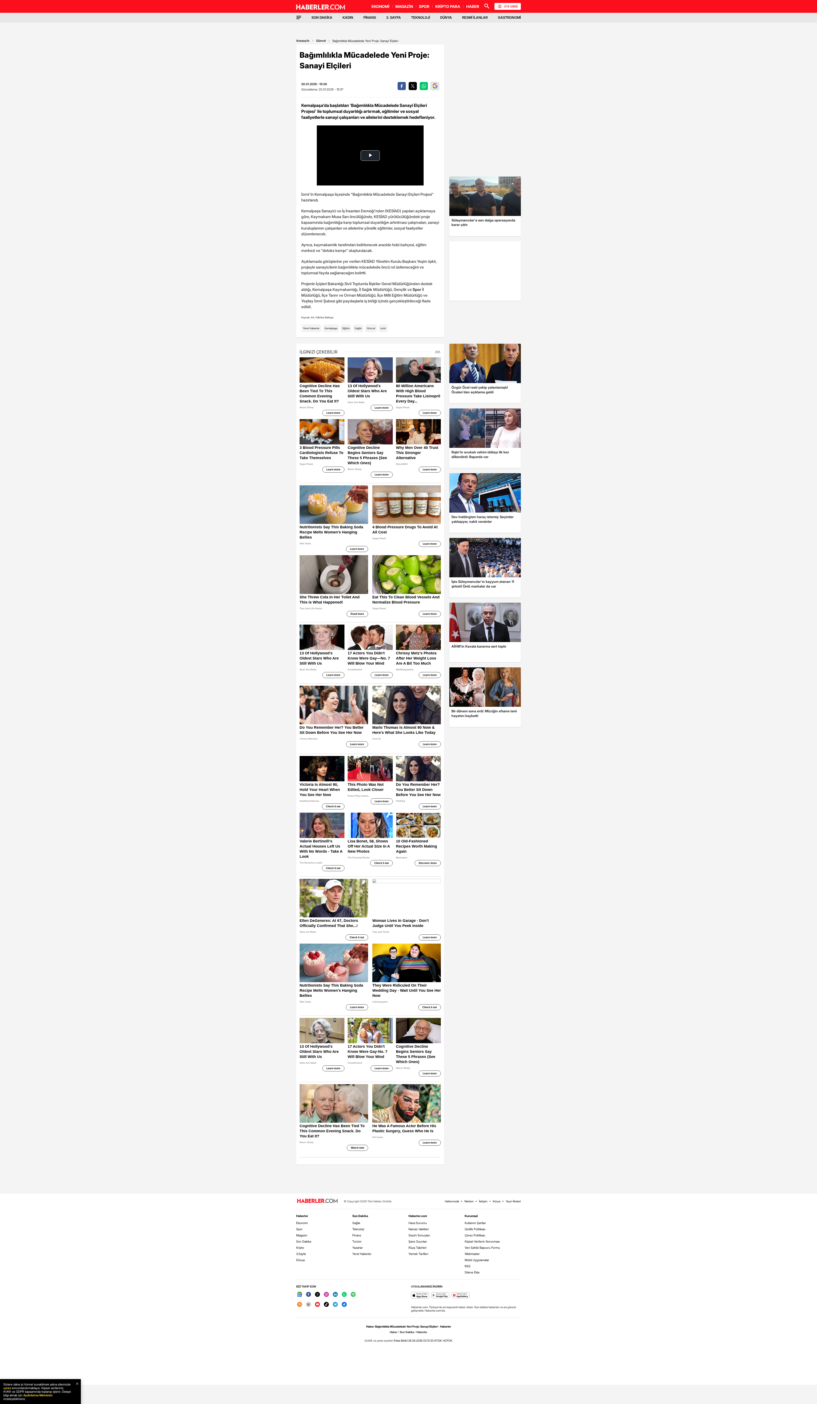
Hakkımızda (452, 1201)
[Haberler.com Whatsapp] (344, 1294)
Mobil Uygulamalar (477, 1260)
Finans (356, 1235)
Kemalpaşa (331, 328)
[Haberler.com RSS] (299, 1304)
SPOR (424, 6)
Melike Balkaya (324, 317)
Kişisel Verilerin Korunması (482, 1241)
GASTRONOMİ (509, 17)
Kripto (300, 1247)
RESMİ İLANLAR (475, 17)
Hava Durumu (417, 1223)
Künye (496, 1201)
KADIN (348, 17)
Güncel (321, 40)
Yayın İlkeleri (513, 1201)
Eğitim (346, 328)
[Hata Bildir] (401, 1340)
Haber (393, 1332)
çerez (7, 1388)
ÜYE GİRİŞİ (511, 6)
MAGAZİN (404, 6)
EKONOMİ (380, 6)
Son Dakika (303, 1241)
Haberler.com (417, 1216)
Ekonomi (302, 1223)
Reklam (469, 1201)
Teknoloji (358, 1229)
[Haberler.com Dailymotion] (344, 1304)
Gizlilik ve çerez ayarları (378, 1340)
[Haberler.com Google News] (299, 1294)
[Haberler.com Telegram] (335, 1304)
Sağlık (358, 328)
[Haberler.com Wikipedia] (308, 1304)
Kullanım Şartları (475, 1223)
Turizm (356, 1241)
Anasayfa (302, 40)
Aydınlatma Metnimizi (37, 1395)
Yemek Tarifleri (418, 1254)
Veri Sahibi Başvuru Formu (482, 1247)
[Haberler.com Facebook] (308, 1294)
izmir (383, 328)
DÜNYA (446, 17)
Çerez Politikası (475, 1235)
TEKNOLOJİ (420, 17)
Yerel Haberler (311, 328)
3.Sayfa (301, 1254)
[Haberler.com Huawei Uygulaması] (460, 1295)
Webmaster (472, 1254)
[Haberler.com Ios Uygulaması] (420, 1295)
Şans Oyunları (417, 1241)
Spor (299, 1229)
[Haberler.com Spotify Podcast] (353, 1294)
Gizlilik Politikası (475, 1229)
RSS (467, 1266)
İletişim (483, 1201)
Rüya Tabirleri (417, 1247)
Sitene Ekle (472, 1272)
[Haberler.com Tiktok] (326, 1304)
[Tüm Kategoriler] (298, 17)
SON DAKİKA (321, 17)
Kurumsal (471, 1216)
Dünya (300, 1260)
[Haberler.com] (317, 1201)
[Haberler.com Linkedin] (335, 1294)
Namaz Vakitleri (418, 1229)
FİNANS (369, 17)
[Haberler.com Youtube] (317, 1304)
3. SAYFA (393, 17)
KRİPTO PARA (447, 6)
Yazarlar (357, 1247)
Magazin (301, 1235)
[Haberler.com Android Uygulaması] (440, 1295)
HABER (472, 6)
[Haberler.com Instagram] (326, 1294)
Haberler (302, 1216)
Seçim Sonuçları (419, 1235)
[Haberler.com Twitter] (317, 1294)
